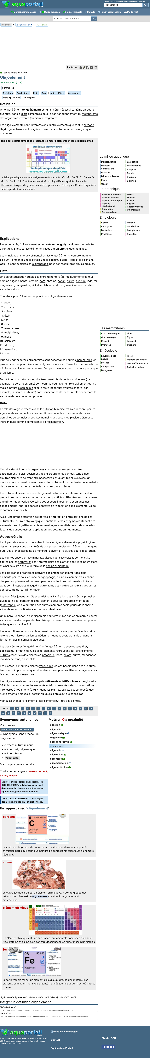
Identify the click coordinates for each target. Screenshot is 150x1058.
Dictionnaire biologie (25, 12)
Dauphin (131, 177)
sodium (53, 259)
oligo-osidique (58, 733)
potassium (38, 259)
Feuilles (131, 197)
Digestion (132, 234)
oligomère (56, 758)
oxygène (34, 129)
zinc (16, 248)
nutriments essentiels (18, 493)
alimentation (55, 421)
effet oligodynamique (73, 248)
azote (20, 129)
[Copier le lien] (84, 67)
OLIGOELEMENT (17, 798)
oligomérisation (59, 762)
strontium (6, 248)
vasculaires (46, 665)
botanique (48, 654)
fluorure (81, 280)
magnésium (21, 259)
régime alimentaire (65, 542)
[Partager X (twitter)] (91, 67)
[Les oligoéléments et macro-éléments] (49, 159)
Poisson (105, 172)
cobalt (61, 280)
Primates (106, 344)
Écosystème (107, 366)
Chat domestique (110, 333)
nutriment (58, 482)
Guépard (131, 344)
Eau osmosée (134, 165)
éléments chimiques (12, 185)
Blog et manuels (73, 12)
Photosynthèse (135, 207)
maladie (93, 482)
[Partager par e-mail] (81, 67)
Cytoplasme (133, 230)
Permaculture (109, 212)
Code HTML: (6, 1013)
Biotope (105, 362)
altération (60, 596)
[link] (22, 4)
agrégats (26, 550)
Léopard (131, 341)
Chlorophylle (133, 210)
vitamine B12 (23, 624)
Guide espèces (52, 12)
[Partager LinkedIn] (95, 67)
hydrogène (8, 129)
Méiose (131, 222)
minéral (54, 109)
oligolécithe (56, 754)
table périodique (12, 177)
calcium (4, 259)
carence (9, 486)
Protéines (106, 234)
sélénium (87, 259)
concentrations (84, 685)
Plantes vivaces (110, 197)
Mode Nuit (132, 12)
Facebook (108, 1046)
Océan (104, 183)
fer (92, 244)
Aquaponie (107, 209)
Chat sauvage (108, 337)
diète (24, 113)
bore (42, 280)
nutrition (48, 409)
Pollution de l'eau (136, 367)
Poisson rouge (108, 161)
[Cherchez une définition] (94, 18)
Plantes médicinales (108, 205)
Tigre (130, 337)
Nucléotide (133, 226)
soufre (82, 285)
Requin (130, 173)
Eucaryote (106, 226)
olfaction (55, 724)
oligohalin (55, 750)
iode (72, 259)
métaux (44, 185)
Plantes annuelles (111, 194)
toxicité (23, 510)
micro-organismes (26, 635)
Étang (104, 180)
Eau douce (132, 161)
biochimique (25, 387)
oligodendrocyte (59, 741)
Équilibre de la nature (108, 357)
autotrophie (8, 604)
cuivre (70, 280)
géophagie (48, 577)
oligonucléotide (59, 767)
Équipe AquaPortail (62, 1048)
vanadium (6, 289)
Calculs (91, 12)
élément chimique (15, 907)
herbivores (24, 561)
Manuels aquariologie (65, 1031)
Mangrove (106, 370)
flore (44, 609)
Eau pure (131, 169)
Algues (130, 204)
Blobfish (131, 180)
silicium (59, 285)
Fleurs (130, 194)
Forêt (130, 355)
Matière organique (137, 359)
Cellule (105, 222)
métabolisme (90, 113)
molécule (72, 129)
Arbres (130, 200)
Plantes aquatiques (112, 200)
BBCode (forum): (8, 1007)
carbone (89, 124)
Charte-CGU (109, 1038)
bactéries (10, 596)
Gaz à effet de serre (137, 363)
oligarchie (55, 729)
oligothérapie (40, 263)
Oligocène (56, 737)
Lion (129, 333)
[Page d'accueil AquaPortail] (22, 7)
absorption (88, 550)
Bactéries (106, 230)
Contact (55, 1039)
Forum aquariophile (110, 12)
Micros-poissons (110, 176)
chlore (67, 654)
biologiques (37, 639)
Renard (105, 341)
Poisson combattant (107, 167)
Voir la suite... (12, 758)
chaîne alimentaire (57, 565)
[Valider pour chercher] (145, 5)
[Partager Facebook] (87, 67)
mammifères (84, 359)
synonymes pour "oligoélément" (17, 730)
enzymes (71, 521)
